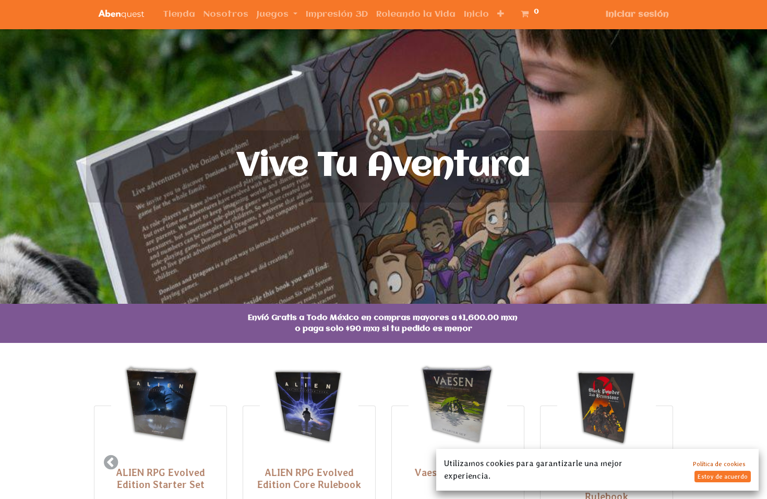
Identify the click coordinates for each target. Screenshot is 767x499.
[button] (500, 14)
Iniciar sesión (637, 14)
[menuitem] (179, 14)
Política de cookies (719, 464)
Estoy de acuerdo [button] (723, 476)
